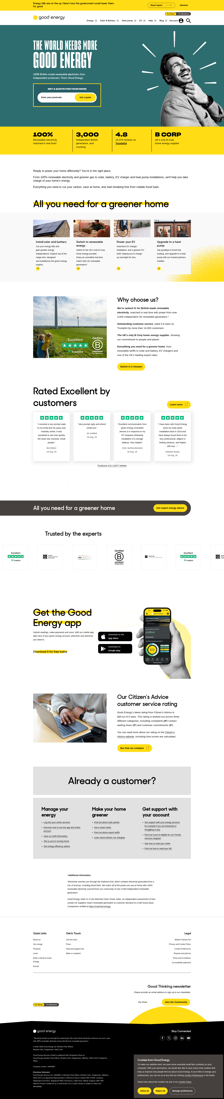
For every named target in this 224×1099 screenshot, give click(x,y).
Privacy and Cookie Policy (180, 944)
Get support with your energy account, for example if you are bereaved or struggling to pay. (162, 826)
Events (36, 966)
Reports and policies (182, 953)
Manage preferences (182, 1092)
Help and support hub (75, 949)
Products (36, 949)
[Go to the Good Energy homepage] (49, 17)
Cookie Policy (185, 1082)
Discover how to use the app (57, 827)
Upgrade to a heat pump (169, 243)
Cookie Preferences (194, 1075)
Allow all (145, 1092)
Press (68, 944)
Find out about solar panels (106, 822)
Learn (35, 953)
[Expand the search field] (188, 20)
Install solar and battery (51, 242)
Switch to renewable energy (89, 243)
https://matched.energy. (100, 906)
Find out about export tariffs (107, 832)
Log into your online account (57, 822)
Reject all (162, 1092)
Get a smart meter (103, 827)
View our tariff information (56, 836)
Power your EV (126, 242)
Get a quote (85, 97)
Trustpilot (121, 143)
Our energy (37, 944)
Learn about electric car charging (109, 837)
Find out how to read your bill (158, 848)
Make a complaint (73, 953)
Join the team (71, 940)
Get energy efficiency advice (57, 846)
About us (36, 940)
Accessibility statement (181, 963)
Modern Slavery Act (183, 940)
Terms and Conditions (182, 958)
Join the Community (176, 1002)
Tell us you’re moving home (56, 841)
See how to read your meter (157, 843)
